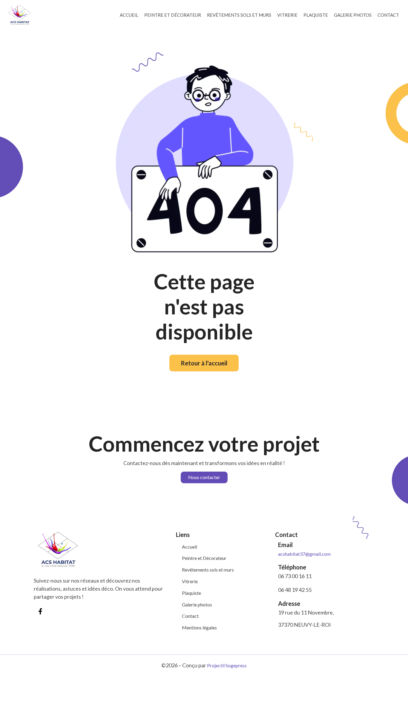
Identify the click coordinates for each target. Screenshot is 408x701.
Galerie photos (353, 15)
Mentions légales (199, 627)
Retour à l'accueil (204, 363)
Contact (388, 15)
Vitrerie (287, 15)
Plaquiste (315, 15)
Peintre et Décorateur (172, 15)
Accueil (129, 15)
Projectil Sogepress (227, 665)
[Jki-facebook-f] (40, 611)
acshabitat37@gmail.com (304, 554)
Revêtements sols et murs (239, 15)
